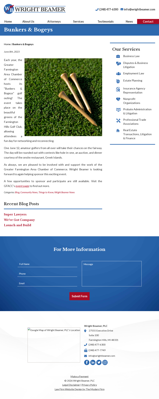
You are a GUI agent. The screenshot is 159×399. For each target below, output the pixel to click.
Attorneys (54, 21)
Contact (148, 21)
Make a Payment (79, 376)
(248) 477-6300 (108, 9)
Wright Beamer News (64, 192)
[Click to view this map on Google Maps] (53, 344)
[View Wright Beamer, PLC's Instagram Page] (105, 363)
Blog (17, 192)
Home (8, 21)
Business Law (131, 56)
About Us (28, 21)
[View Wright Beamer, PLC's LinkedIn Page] (93, 363)
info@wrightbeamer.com (139, 9)
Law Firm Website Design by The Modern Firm (79, 389)
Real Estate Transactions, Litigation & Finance (137, 134)
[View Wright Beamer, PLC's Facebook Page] (87, 363)
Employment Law (133, 73)
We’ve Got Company (19, 220)
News (129, 21)
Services (78, 21)
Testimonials (106, 21)
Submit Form (79, 296)
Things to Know (46, 192)
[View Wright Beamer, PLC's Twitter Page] (99, 363)
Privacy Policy (89, 384)
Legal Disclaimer (71, 384)
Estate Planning (132, 80)
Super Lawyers (15, 214)
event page (22, 186)
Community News (29, 192)
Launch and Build (17, 225)
